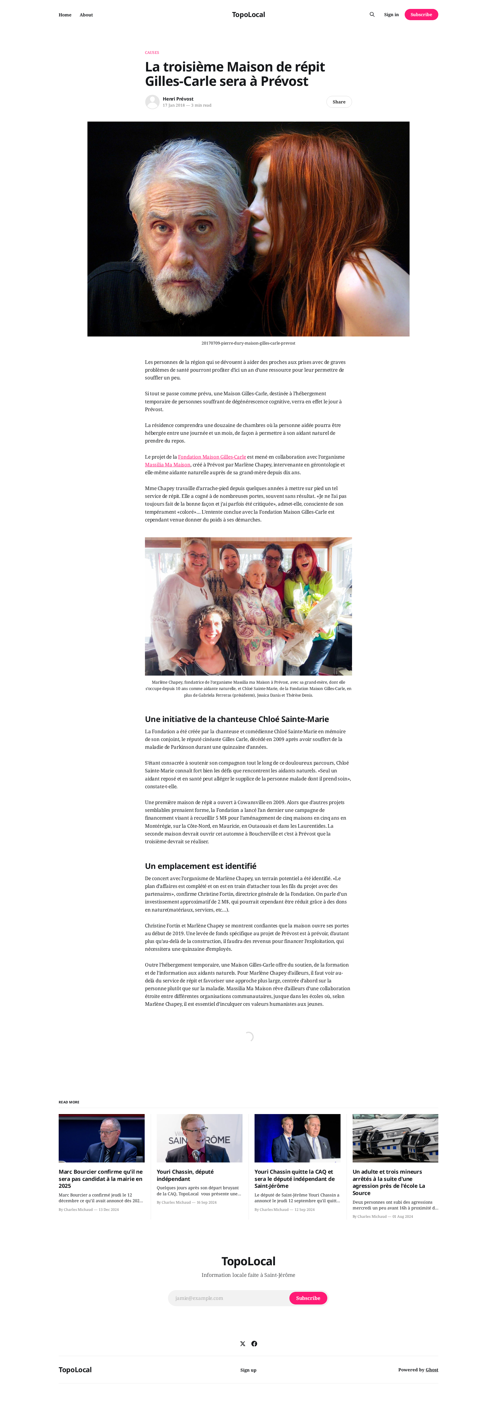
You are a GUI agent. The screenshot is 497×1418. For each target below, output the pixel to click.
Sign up (248, 1370)
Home (65, 15)
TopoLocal (248, 14)
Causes (152, 52)
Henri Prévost (178, 99)
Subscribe (421, 14)
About (86, 15)
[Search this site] (372, 14)
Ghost (432, 1369)
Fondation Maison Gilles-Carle (212, 456)
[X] (243, 1344)
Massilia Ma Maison (167, 464)
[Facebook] (254, 1344)
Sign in (391, 14)
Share (339, 102)
